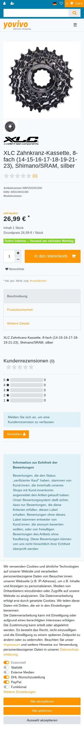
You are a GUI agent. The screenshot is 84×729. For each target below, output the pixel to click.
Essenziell (18, 662)
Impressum (12, 644)
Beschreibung (17, 296)
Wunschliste (16, 269)
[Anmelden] (5, 3)
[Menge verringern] (18, 259)
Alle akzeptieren (42, 701)
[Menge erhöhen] (18, 253)
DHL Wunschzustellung (28, 677)
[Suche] (74, 13)
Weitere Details (18, 323)
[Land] (54, 3)
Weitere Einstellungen (20, 692)
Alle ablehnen (42, 710)
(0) (35, 176)
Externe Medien (22, 672)
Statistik (16, 667)
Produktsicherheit (20, 309)
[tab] (42, 296)
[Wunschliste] (61, 3)
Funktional (18, 687)
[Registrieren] (13, 3)
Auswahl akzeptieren (42, 720)
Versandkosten (38, 280)
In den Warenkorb (50, 256)
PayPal (16, 682)
